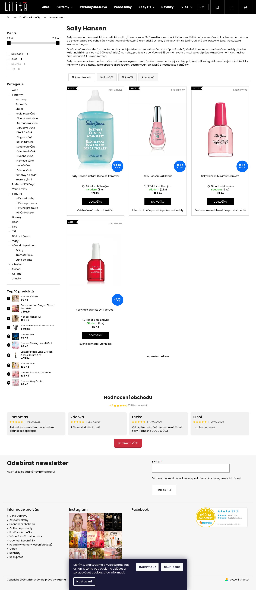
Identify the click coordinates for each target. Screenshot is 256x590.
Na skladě (20, 54)
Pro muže (21, 104)
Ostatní (16, 274)
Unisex (19, 109)
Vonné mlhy (19, 189)
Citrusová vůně (26, 128)
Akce (16, 59)
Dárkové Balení (21, 236)
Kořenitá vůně (25, 142)
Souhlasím (172, 567)
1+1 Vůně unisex (25, 212)
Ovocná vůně (25, 156)
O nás (13, 548)
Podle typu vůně (26, 113)
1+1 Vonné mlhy (25, 198)
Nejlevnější (106, 77)
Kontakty (15, 553)
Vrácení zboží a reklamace (26, 536)
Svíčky (19, 250)
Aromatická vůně (27, 123)
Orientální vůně (26, 151)
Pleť (14, 226)
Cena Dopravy (18, 516)
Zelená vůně (24, 170)
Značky (16, 278)
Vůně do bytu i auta (24, 245)
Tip (15, 69)
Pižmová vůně (25, 160)
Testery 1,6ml (24, 179)
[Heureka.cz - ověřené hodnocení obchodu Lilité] (222, 517)
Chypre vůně (24, 137)
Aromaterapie (24, 255)
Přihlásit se (164, 490)
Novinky (16, 217)
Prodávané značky (21, 532)
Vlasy (15, 241)
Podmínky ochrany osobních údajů (31, 544)
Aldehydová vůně (27, 118)
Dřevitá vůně (24, 132)
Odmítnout (147, 567)
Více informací (114, 572)
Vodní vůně (23, 165)
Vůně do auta (24, 259)
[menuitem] (46, 7)
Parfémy (17, 95)
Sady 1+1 (17, 194)
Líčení (15, 222)
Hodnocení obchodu (128, 397)
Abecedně (148, 77)
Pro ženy (21, 99)
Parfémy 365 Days (23, 184)
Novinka (18, 64)
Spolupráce (16, 557)
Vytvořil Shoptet (239, 579)
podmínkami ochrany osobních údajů (216, 478)
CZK (202, 7)
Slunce (16, 269)
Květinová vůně (26, 146)
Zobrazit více (128, 443)
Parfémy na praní (26, 175)
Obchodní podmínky (22, 540)
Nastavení (84, 581)
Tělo (14, 231)
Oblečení (17, 264)
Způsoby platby (19, 520)
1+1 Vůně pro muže (27, 208)
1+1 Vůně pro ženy (26, 203)
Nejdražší (127, 77)
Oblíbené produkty (21, 528)
